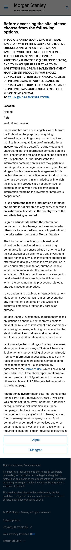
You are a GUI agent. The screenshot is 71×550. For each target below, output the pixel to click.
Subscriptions (11, 520)
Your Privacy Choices (16, 534)
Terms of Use (34, 369)
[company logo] (30, 7)
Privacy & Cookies (15, 527)
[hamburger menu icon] (6, 7)
